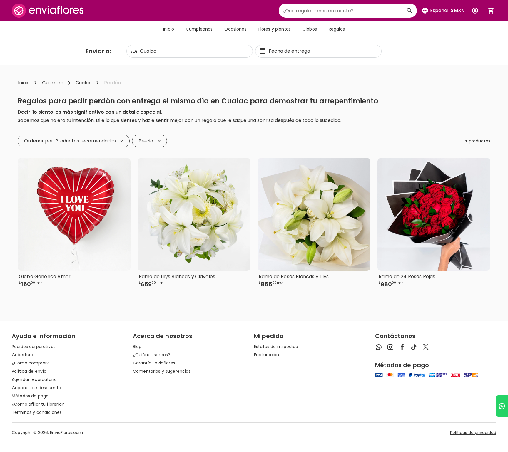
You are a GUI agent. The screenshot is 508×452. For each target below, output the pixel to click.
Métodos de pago (30, 396)
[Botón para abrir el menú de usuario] (475, 10)
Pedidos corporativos (34, 346)
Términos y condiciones (37, 412)
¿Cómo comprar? (30, 363)
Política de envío (29, 371)
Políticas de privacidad (473, 433)
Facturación (266, 355)
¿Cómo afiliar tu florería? (38, 404)
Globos (310, 29)
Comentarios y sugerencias (162, 371)
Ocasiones (235, 29)
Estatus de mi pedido (276, 346)
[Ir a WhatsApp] (502, 406)
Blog (137, 346)
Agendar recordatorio (34, 379)
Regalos (337, 29)
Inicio (168, 29)
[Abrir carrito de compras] (491, 10)
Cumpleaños (199, 29)
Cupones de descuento (36, 388)
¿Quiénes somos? (151, 355)
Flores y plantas (274, 29)
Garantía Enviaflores (154, 363)
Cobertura (22, 355)
